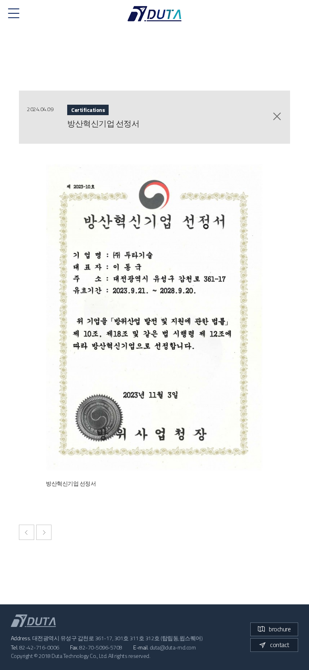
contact (279, 644)
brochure (279, 629)
